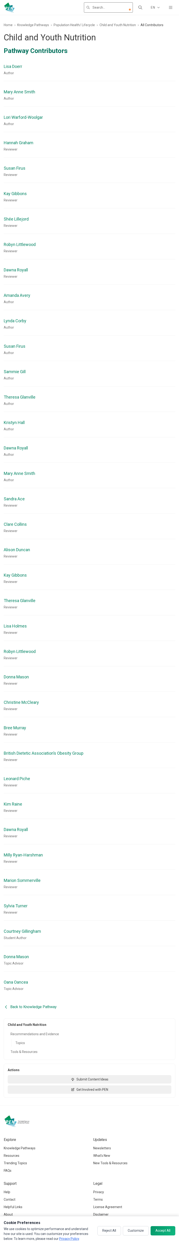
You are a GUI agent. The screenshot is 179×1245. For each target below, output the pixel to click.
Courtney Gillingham (22, 931)
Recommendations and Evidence (34, 1034)
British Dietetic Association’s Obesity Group (43, 753)
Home (8, 25)
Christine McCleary (21, 702)
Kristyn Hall (14, 422)
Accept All (162, 1230)
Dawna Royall (16, 269)
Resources (11, 1155)
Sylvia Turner (16, 905)
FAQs (7, 1170)
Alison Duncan (17, 549)
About (8, 1214)
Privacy (98, 1192)
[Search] (140, 7)
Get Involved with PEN (92, 1089)
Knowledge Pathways (33, 25)
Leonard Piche (17, 778)
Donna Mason (16, 676)
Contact (9, 1199)
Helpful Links (13, 1207)
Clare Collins (15, 524)
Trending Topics (15, 1163)
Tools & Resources (24, 1052)
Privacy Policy (69, 1239)
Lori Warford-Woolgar (23, 117)
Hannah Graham (18, 142)
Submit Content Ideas (92, 1079)
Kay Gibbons (15, 193)
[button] (130, 10)
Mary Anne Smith (19, 91)
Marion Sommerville (22, 880)
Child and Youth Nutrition (118, 25)
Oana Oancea (16, 982)
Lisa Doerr (13, 66)
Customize (136, 1230)
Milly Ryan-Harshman (23, 854)
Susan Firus (14, 168)
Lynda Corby (15, 320)
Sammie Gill (15, 371)
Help (7, 1192)
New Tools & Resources (110, 1163)
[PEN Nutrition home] (9, 7)
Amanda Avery (17, 295)
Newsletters (102, 1148)
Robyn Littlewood (20, 244)
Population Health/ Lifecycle (74, 25)
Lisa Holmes (15, 626)
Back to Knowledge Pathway (33, 1007)
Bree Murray (15, 727)
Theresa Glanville (19, 397)
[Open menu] (170, 7)
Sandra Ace (14, 498)
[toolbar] (130, 10)
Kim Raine (13, 804)
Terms (98, 1199)
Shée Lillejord (16, 219)
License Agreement (107, 1207)
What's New (101, 1155)
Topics (20, 1043)
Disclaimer (101, 1214)
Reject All (109, 1230)
